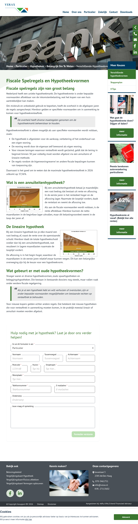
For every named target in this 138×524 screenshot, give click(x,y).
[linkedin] (135, 52)
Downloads (126, 12)
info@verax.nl (101, 485)
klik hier (28, 519)
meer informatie (121, 133)
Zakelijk (102, 12)
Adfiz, (102, 503)
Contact (113, 12)
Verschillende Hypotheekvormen (95, 66)
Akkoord (126, 517)
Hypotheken (37, 66)
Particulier (90, 12)
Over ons (76, 12)
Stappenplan (116, 82)
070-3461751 (101, 481)
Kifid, (107, 503)
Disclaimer (52, 504)
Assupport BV (22, 504)
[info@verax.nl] (135, 39)
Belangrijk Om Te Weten (60, 66)
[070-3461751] (135, 33)
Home (66, 12)
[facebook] (135, 46)
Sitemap (40, 504)
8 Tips (113, 89)
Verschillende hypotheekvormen (119, 74)
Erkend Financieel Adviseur (120, 503)
